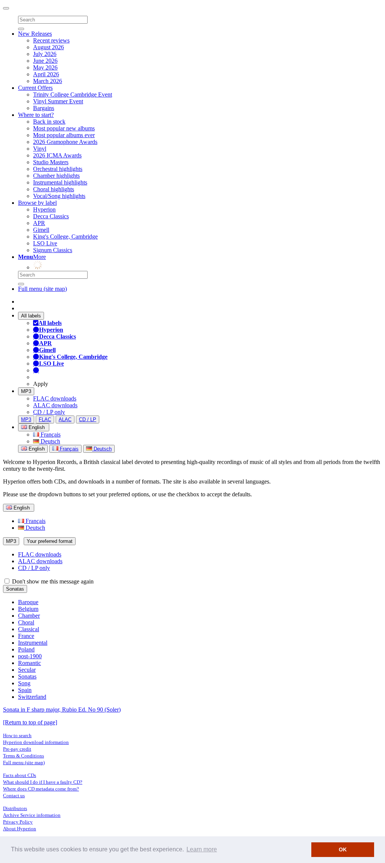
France (26, 636)
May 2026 (45, 67)
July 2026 (44, 54)
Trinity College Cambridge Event (72, 94)
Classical (28, 629)
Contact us (14, 795)
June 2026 (45, 60)
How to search (17, 735)
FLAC (45, 419)
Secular (27, 670)
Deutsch (49, 441)
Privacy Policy (18, 822)
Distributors (15, 808)
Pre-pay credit (17, 749)
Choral (26, 622)
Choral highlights (53, 189)
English (36, 449)
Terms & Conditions (23, 756)
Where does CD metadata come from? (41, 789)
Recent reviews (51, 40)
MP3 (26, 391)
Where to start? (36, 115)
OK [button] (343, 849)
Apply (40, 384)
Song (24, 683)
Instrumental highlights (60, 182)
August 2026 (48, 47)
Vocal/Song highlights (59, 196)
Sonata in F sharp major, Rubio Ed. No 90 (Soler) (62, 709)
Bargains (43, 108)
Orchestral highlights (57, 169)
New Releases (35, 33)
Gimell (41, 230)
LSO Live (45, 243)
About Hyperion (19, 828)
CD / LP (87, 419)
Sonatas (15, 589)
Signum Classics (52, 250)
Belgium (28, 609)
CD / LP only (49, 412)
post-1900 (30, 656)
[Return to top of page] (30, 722)
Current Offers (35, 88)
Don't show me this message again (52, 581)
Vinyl (39, 148)
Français (50, 434)
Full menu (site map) (42, 289)
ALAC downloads (55, 405)
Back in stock (49, 121)
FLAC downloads (54, 398)
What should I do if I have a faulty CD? (42, 782)
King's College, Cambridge (65, 236)
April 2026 (46, 74)
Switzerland (32, 697)
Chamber (29, 615)
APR (39, 223)
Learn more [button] (201, 849)
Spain (25, 690)
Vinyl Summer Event (58, 101)
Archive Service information (32, 815)
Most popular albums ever (64, 135)
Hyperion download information (36, 742)
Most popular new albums (64, 128)
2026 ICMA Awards (57, 155)
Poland (26, 649)
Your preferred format (50, 541)
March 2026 (47, 81)
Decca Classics (51, 216)
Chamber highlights (56, 175)
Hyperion (44, 209)
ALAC (65, 419)
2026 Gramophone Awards (65, 142)
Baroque (28, 602)
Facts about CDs (19, 775)
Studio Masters (50, 162)
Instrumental (32, 642)
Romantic (29, 663)
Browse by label (37, 203)
